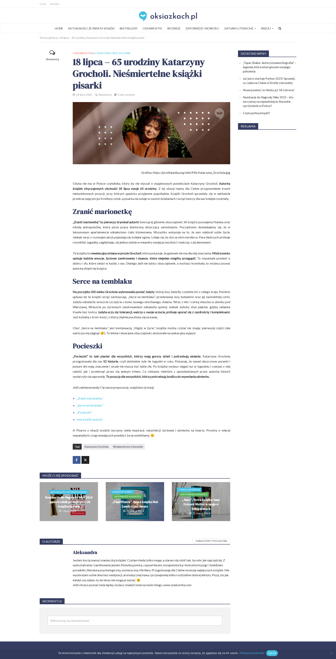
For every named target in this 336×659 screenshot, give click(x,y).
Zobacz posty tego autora (211, 541)
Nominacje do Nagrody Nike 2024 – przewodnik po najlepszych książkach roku (69, 501)
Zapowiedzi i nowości (202, 28)
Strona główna (49, 37)
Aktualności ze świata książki (91, 28)
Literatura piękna (189, 489)
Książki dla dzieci (122, 491)
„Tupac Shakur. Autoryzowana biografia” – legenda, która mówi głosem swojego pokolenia (269, 67)
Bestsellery (128, 28)
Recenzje (173, 28)
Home (59, 28)
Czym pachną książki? (256, 113)
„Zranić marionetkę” (90, 398)
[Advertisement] (267, 191)
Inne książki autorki (89, 419)
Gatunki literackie (238, 28)
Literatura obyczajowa (112, 53)
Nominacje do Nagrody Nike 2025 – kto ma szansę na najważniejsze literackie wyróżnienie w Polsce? (268, 101)
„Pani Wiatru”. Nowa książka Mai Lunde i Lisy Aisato (135, 504)
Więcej (266, 28)
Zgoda (272, 653)
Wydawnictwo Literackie (128, 446)
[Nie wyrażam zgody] (331, 653)
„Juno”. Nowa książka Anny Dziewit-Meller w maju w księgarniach (201, 504)
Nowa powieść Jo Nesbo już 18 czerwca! (268, 90)
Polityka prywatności (251, 653)
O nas (43, 3)
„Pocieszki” (84, 412)
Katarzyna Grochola (96, 446)
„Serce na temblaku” (90, 405)
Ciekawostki (152, 28)
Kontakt (54, 3)
